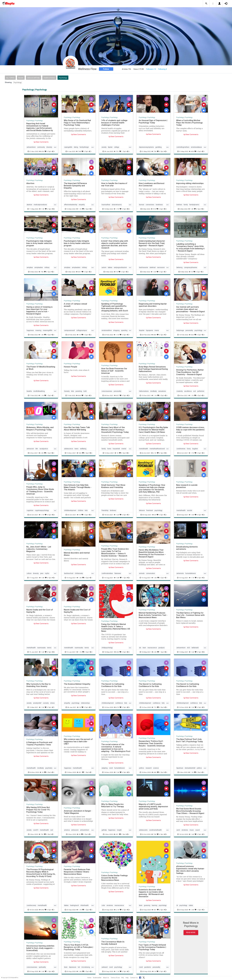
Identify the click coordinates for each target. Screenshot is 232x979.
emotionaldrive (107, 330)
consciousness (107, 391)
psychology (198, 330)
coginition (30, 510)
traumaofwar (106, 205)
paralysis (161, 648)
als (140, 648)
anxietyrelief (37, 703)
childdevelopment (70, 510)
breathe (29, 391)
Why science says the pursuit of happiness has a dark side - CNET (78, 741)
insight (119, 830)
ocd (194, 391)
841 (79, 272)
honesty (67, 391)
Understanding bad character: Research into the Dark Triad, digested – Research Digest (152, 243)
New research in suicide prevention (186, 486)
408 (192, 151)
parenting (79, 391)
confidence (119, 703)
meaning (38, 330)
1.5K (42, 209)
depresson (72, 967)
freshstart (149, 510)
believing (179, 267)
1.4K (192, 515)
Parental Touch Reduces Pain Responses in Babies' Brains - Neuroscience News (77, 871)
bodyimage (180, 330)
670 (117, 707)
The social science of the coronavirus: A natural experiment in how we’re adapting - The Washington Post (115, 747)
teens (76, 449)
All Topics (10, 78)
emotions (185, 830)
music (192, 830)
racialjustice (44, 449)
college (116, 147)
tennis (49, 648)
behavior (142, 510)
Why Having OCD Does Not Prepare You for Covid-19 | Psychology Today (38, 809)
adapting (105, 768)
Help (127, 978)
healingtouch (74, 905)
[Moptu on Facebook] (140, 977)
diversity (49, 147)
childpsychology (107, 648)
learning (154, 905)
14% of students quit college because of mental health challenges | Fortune (114, 122)
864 (79, 395)
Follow (106, 69)
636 (42, 151)
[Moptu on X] (144, 977)
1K (117, 272)
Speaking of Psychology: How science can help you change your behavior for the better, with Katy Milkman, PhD (152, 488)
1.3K (191, 209)
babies (110, 267)
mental (123, 449)
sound (197, 830)
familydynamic (194, 205)
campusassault (69, 330)
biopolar (141, 330)
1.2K (117, 515)
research (149, 768)
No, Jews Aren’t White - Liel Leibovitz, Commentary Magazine (38, 549)
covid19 (35, 830)
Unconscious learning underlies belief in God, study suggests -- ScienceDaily (40, 948)
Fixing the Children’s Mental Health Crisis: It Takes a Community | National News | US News (115, 627)
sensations (162, 391)
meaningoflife (47, 330)
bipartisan (180, 768)
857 (117, 395)
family (186, 205)
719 (155, 707)
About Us (106, 978)
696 (42, 910)
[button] (206, 3)
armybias (30, 267)
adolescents (143, 830)
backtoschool (68, 573)
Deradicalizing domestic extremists (187, 547)
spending (124, 330)
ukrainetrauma (117, 205)
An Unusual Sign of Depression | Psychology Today (153, 121)
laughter (195, 449)
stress (52, 703)
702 (42, 834)
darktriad (153, 267)
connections (150, 205)
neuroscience (152, 648)
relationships (85, 703)
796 (42, 272)
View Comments (41, 142)
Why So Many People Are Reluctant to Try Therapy (112, 805)
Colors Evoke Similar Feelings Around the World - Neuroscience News (114, 877)
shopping (116, 330)
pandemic (147, 967)
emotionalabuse (196, 147)
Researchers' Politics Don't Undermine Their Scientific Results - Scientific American (152, 743)
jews (41, 573)
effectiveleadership (70, 205)
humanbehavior (190, 573)
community (41, 147)
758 (154, 151)
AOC (188, 648)
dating (76, 147)
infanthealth (84, 905)
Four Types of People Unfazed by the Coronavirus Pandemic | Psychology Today (152, 947)
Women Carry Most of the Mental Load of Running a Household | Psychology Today (115, 429)
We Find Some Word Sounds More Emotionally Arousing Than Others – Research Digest (190, 810)
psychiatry (48, 768)
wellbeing (83, 449)
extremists (180, 573)
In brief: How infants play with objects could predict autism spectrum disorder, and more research (114, 244)
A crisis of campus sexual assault (75, 305)
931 (155, 910)
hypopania (149, 330)
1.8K (42, 578)
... (55, 147)
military (46, 267)
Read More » (41, 106)
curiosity (46, 703)
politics (141, 768)
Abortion (30, 183)
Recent (20, 78)
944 (80, 453)
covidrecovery (31, 905)
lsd (79, 967)
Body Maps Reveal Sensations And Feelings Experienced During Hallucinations (153, 368)
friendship (105, 510)
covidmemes (181, 449)
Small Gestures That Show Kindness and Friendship (113, 486)
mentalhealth (143, 449)
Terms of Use (115, 978)
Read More (191, 932)
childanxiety (79, 573)
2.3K (42, 453)
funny (189, 449)
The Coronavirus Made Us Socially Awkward (112, 942)
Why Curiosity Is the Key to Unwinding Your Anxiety (38, 685)
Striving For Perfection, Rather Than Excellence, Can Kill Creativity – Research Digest (190, 372)
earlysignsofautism (120, 267)
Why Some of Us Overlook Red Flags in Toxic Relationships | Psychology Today (77, 122)
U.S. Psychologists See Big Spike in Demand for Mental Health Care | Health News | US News (153, 429)
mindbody (153, 391)
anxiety (104, 147)
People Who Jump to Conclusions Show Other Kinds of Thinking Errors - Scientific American (40, 490)
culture (29, 573)
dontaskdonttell (190, 768)
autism (104, 267)
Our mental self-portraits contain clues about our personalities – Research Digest (190, 309)
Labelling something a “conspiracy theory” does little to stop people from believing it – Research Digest (190, 247)
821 (80, 772)
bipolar (110, 147)
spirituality (42, 967)
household (116, 449)
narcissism (161, 267)
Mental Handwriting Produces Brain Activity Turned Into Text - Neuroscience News (153, 615)
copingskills (68, 147)
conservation (150, 573)
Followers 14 (151, 69)
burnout (141, 205)
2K (155, 515)
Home (89, 978)
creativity (180, 391)
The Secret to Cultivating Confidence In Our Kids (112, 685)
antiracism (30, 449)
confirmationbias (107, 573)
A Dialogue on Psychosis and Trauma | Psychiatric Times (39, 743)
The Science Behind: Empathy (77, 684)
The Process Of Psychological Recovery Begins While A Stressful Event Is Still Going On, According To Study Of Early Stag (40, 874)
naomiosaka (41, 648)
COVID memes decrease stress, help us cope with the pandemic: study (190, 429)
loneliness (159, 205)
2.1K (154, 453)
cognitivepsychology (42, 510)
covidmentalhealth (155, 830)
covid (111, 768)
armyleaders (38, 267)
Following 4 (162, 69)
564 (192, 335)
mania (157, 330)
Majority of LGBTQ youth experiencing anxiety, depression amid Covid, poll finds (153, 806)
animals (142, 573)
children (80, 510)
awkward (105, 967)
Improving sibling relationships (190, 183)
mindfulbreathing (39, 391)
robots (191, 905)
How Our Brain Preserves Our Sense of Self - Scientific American (114, 370)
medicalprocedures (40, 205)
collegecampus (81, 330)
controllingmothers (183, 147)
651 (117, 834)
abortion (29, 205)
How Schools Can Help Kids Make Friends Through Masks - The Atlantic (77, 487)
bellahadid (195, 648)
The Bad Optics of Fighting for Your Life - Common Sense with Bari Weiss (190, 615)
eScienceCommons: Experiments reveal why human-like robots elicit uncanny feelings (190, 869)
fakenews (117, 573)
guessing (147, 905)
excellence (188, 391)
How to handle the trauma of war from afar (114, 184)
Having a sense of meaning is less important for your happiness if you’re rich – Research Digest (39, 310)
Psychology (63, 78)
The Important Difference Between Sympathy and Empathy (75, 185)
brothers (179, 205)
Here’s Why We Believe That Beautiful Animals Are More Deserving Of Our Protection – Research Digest (152, 553)
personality (189, 330)
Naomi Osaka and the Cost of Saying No (39, 610)
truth (85, 391)
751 (117, 151)
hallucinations (144, 391)
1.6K (155, 578)
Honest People (70, 366)
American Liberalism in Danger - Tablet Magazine (78, 812)
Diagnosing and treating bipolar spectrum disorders (153, 305)
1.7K (117, 209)
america (67, 830)
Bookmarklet (97, 978)
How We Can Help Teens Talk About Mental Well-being (77, 428)
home (109, 449)
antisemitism (31, 147)
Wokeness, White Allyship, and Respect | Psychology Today (40, 428)
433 (117, 652)
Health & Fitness (49, 78)
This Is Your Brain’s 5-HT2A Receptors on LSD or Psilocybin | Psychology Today (78, 947)
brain (144, 648)
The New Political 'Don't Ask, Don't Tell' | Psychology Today (189, 740)
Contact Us (134, 978)
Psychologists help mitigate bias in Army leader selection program (39, 243)
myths (47, 573)
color (103, 905)
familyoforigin (84, 147)
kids (72, 391)
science (156, 768)
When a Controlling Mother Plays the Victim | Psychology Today (189, 122)
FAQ (122, 978)
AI (177, 905)
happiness (30, 330)
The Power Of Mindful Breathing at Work (40, 367)
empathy (82, 205)
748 (79, 151)
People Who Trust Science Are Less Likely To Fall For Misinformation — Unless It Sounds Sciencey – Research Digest (115, 553)
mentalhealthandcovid (157, 449)
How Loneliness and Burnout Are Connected (151, 184)
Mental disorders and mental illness (77, 554)
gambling (158, 147)
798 (154, 834)
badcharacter (143, 267)
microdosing (85, 967)
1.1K (80, 209)
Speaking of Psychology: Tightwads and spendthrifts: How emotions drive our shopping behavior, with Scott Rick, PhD (114, 308)
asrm (178, 830)
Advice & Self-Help (33, 78)
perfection (200, 391)
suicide (189, 510)
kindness (113, 510)
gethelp (104, 830)
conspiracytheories (190, 267)
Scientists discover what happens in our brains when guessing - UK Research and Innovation (151, 893)
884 (154, 335)
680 (155, 772)
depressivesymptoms (146, 147)
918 (154, 209)
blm (37, 449)
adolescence (68, 449)
